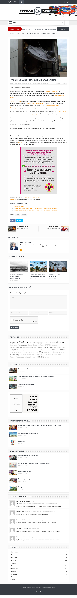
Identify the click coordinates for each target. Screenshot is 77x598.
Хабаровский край (23, 357)
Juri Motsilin (20, 511)
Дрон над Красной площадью (55, 275)
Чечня (54, 347)
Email (65, 83)
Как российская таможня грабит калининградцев (34, 463)
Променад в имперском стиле (28, 479)
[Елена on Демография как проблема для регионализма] (12, 538)
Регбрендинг (14, 568)
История (13, 555)
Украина (24, 214)
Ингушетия (61, 347)
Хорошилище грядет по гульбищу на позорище (42, 520)
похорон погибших (52, 91)
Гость (18, 520)
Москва (60, 342)
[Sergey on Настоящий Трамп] (12, 530)
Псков (17, 214)
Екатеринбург (39, 350)
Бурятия (25, 350)
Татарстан (22, 345)
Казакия (12, 357)
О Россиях (21, 441)
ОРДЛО (47, 345)
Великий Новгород (27, 355)
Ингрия (13, 349)
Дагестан (36, 352)
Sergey (18, 528)
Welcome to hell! (23, 228)
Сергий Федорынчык (23, 501)
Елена (18, 537)
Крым (45, 342)
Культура (14, 557)
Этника (13, 579)
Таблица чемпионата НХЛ (26, 384)
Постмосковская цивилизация (28, 433)
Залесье (31, 350)
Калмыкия (36, 345)
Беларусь (48, 350)
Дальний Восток (58, 349)
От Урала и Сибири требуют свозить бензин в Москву (36, 376)
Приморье (54, 345)
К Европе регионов (24, 471)
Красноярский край (50, 355)
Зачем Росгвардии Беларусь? (28, 455)
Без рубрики (14, 552)
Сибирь (23, 342)
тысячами (21, 142)
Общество (39, 83)
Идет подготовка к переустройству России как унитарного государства (35, 211)
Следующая (53, 226)
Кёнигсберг (15, 354)
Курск (33, 357)
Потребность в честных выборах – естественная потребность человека (35, 208)
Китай (59, 355)
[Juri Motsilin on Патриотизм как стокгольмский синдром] (12, 513)
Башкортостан (16, 347)
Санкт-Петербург (36, 342)
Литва (42, 345)
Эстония (48, 347)
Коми (47, 357)
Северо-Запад (15, 352)
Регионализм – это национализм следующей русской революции (40, 425)
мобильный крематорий (35, 103)
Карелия (14, 342)
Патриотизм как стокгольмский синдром (44, 511)
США (22, 352)
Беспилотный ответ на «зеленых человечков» (37, 275)
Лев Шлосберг (13, 83)
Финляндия (28, 352)
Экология (14, 574)
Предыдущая (24, 226)
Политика (45, 83)
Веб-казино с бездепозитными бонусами (31, 369)
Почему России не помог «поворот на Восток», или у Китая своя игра (38, 503)
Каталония (13, 345)
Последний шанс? (19, 206)
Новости (13, 560)
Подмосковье (38, 355)
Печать (59, 83)
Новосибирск (27, 347)
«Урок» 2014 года (15, 101)
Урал (41, 352)
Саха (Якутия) (59, 352)
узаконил (63, 114)
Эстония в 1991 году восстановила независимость (37, 29)
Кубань (46, 352)
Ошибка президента (53, 228)
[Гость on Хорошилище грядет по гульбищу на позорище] (12, 521)
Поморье (36, 347)
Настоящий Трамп (34, 528)
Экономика (14, 577)
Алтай (51, 352)
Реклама (13, 571)
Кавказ (30, 345)
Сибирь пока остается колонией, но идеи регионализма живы (38, 487)
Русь (42, 347)
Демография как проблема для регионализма (42, 537)
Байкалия (51, 343)
